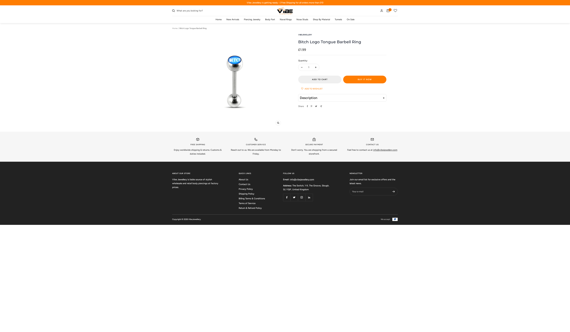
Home (219, 19)
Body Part (270, 19)
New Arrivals (232, 19)
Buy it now (365, 79)
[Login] (381, 10)
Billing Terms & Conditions (252, 198)
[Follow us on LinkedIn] (309, 197)
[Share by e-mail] (321, 106)
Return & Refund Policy (250, 208)
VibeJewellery (305, 35)
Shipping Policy (246, 193)
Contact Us (244, 184)
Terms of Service (247, 203)
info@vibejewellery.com (302, 179)
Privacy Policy (246, 189)
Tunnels (338, 19)
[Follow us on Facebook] (286, 197)
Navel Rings (286, 19)
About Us (243, 179)
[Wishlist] (395, 11)
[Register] (393, 192)
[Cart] (388, 10)
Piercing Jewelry (252, 19)
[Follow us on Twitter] (294, 197)
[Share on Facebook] (307, 106)
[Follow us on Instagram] (301, 197)
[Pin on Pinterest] (311, 106)
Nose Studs (302, 19)
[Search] (173, 10)
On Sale (350, 19)
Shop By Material (321, 19)
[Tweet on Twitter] (316, 106)
